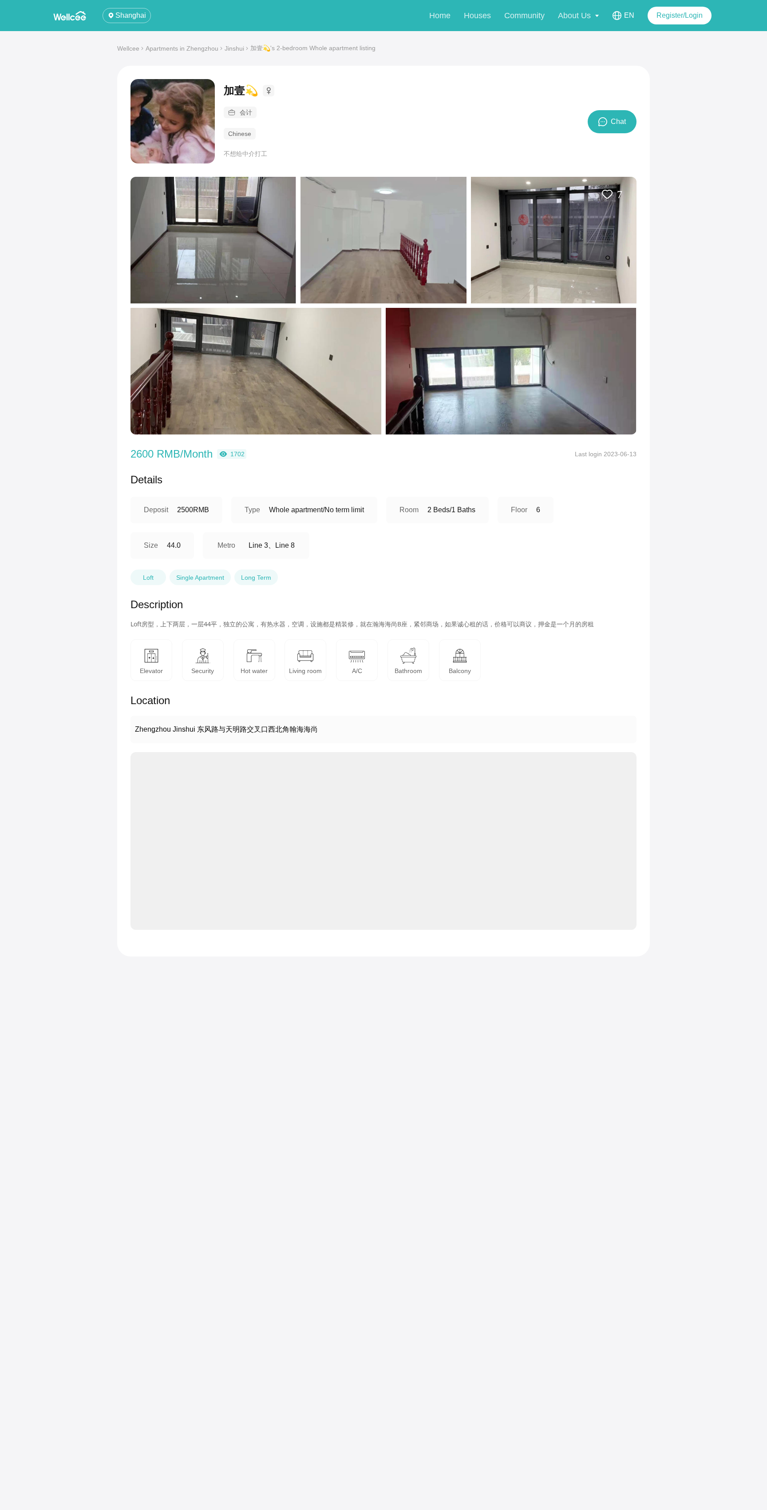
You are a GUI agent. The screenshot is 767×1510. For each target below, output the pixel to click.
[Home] (70, 16)
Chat (618, 121)
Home (440, 15)
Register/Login (679, 15)
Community (524, 15)
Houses (477, 15)
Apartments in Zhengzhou (182, 48)
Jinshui (234, 48)
